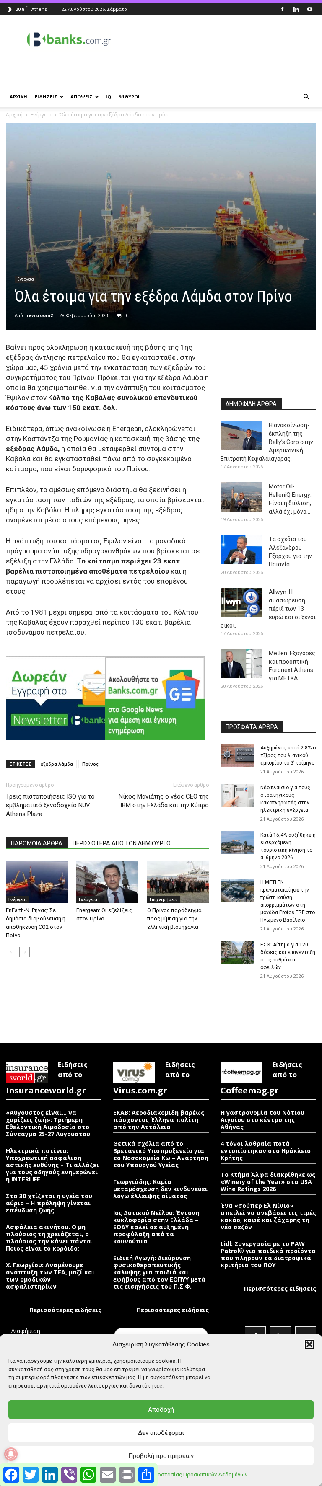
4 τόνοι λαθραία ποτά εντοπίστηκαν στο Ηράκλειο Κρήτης (266, 1151)
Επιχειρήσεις (163, 899)
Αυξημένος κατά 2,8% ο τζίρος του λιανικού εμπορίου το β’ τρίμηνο (288, 755)
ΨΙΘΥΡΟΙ (129, 96)
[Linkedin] (296, 9)
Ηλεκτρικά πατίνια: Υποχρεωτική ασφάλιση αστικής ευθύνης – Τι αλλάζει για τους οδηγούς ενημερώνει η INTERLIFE (52, 1165)
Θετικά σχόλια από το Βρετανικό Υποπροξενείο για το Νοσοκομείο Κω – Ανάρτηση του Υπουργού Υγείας (160, 1154)
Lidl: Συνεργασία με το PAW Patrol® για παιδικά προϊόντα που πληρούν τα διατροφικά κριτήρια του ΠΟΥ (268, 1254)
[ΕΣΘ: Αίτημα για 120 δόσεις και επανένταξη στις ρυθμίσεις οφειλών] (237, 952)
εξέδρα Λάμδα (57, 764)
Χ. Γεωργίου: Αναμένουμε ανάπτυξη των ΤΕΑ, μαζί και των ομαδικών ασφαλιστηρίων (50, 1275)
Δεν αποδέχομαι (161, 1433)
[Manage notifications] (11, 1454)
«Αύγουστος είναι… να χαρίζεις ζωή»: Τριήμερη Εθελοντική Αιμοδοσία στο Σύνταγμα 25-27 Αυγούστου (48, 1123)
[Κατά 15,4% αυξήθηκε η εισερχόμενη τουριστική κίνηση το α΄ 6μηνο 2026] (237, 842)
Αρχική (14, 114)
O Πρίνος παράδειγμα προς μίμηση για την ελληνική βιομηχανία (174, 918)
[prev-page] (11, 952)
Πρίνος (90, 764)
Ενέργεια (41, 114)
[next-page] (24, 952)
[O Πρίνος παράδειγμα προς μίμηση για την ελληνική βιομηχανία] (178, 882)
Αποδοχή (161, 1410)
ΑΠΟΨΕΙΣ (81, 96)
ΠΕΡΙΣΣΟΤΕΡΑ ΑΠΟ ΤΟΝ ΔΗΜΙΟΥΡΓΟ (122, 843)
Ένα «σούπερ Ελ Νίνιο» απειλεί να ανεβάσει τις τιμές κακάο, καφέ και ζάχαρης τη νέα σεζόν (268, 1216)
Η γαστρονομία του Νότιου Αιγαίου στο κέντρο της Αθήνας (262, 1120)
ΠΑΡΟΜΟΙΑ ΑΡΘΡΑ (36, 843)
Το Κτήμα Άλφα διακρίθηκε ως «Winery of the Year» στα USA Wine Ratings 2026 (268, 1182)
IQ (108, 96)
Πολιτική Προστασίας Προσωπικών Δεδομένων (187, 1474)
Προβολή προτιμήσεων (161, 1456)
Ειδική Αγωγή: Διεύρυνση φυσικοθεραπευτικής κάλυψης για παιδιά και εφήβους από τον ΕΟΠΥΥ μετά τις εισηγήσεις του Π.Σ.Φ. (159, 1272)
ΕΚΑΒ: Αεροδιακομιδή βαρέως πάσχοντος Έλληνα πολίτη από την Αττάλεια (158, 1120)
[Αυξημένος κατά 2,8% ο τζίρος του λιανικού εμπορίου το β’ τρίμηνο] (237, 755)
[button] (309, 1344)
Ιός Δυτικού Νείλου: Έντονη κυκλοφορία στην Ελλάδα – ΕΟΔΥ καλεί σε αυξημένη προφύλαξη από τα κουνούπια (156, 1227)
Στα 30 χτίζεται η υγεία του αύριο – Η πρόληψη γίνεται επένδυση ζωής (49, 1203)
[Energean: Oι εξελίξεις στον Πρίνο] (107, 882)
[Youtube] (310, 9)
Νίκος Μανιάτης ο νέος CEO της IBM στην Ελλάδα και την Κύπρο (164, 801)
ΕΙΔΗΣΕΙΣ (46, 96)
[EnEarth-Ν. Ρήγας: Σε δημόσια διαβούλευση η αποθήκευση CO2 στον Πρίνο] (37, 882)
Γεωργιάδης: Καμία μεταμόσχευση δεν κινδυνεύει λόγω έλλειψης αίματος (160, 1189)
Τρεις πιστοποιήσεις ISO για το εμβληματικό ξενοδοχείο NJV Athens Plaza (50, 805)
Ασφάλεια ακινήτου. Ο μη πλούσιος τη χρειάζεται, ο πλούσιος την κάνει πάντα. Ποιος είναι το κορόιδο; (49, 1237)
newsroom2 (39, 315)
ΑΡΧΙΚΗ (18, 96)
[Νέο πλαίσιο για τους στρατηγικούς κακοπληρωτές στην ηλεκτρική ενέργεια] (237, 795)
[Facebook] (282, 9)
